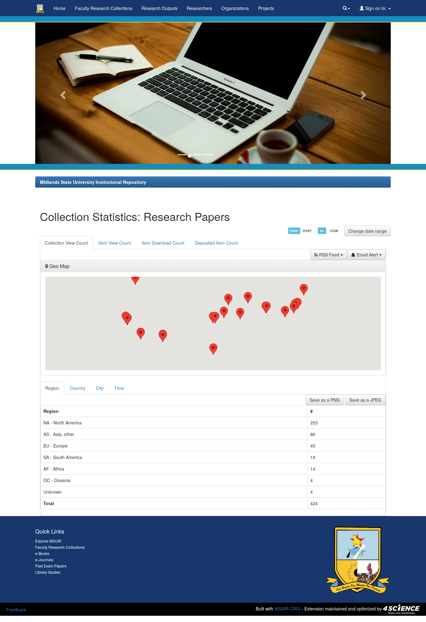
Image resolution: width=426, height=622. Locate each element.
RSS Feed (329, 254)
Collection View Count (66, 243)
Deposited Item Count (216, 243)
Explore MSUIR (48, 540)
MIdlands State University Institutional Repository (93, 182)
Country (77, 388)
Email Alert (367, 254)
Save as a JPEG (365, 400)
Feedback (16, 609)
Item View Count (115, 243)
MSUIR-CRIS (287, 608)
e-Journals (44, 559)
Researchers (199, 8)
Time (119, 388)
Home (59, 8)
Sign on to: (376, 8)
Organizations (235, 8)
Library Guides (47, 572)
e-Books (42, 553)
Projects (266, 8)
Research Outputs (159, 8)
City (100, 388)
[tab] (52, 388)
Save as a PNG (325, 400)
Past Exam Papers (50, 565)
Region (52, 388)
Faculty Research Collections (103, 8)
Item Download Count (163, 243)
